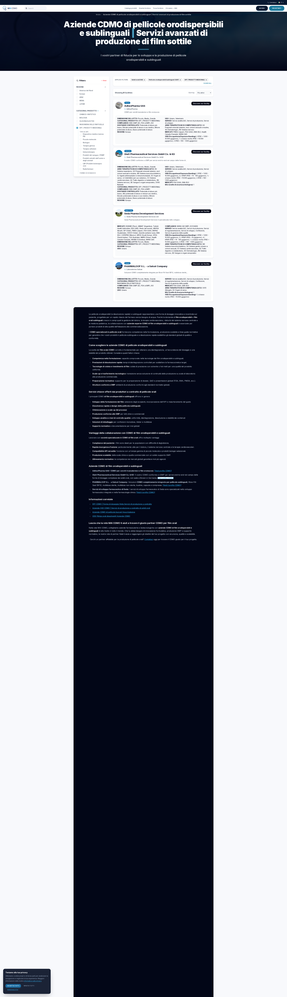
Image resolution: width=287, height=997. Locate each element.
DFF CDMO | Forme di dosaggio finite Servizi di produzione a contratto (122, 504)
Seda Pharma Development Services (144, 213)
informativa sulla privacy (32, 981)
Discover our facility (201, 103)
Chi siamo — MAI (171, 8)
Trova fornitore (158, 8)
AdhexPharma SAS (134, 106)
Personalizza (12, 990)
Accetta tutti (13, 986)
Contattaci (273, 2)
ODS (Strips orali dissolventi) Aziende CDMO (111, 516)
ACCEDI (262, 8)
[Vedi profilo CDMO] (163, 471)
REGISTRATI (276, 8)
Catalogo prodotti (131, 8)
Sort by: (192, 93)
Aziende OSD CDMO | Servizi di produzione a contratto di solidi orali (121, 508)
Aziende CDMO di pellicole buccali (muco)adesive (113, 512)
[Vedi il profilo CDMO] (172, 485)
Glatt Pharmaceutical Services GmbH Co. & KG (149, 154)
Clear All (207, 83)
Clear (105, 80)
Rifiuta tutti (29, 986)
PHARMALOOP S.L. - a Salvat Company (145, 266)
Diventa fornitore (145, 8)
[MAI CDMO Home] (12, 8)
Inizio (98, 14)
